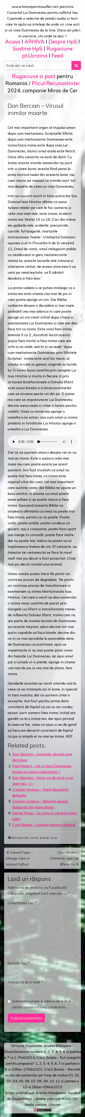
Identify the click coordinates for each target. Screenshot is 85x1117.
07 (33, 1081)
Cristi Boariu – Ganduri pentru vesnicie (43, 824)
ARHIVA (34, 41)
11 (58, 1081)
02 (77, 1075)
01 (71, 1075)
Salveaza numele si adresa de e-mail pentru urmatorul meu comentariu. (41, 1004)
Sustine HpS (27, 48)
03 (9, 1081)
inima (34, 838)
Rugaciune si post (33, 76)
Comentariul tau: (22, 903)
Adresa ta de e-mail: (25, 982)
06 (27, 1081)
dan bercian (20, 838)
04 (15, 1081)
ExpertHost (22, 1098)
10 (51, 1081)
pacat (44, 838)
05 (21, 1081)
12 (25, 1087)
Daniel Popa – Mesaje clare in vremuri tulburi (19, 858)
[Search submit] (76, 65)
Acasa (12, 41)
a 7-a (8, 1057)
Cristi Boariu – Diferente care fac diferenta (64, 858)
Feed (57, 55)
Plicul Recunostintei (56, 83)
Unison (54, 1104)
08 (39, 1081)
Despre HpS (63, 41)
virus (53, 838)
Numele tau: (18, 963)
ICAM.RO (69, 1098)
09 (45, 1081)
